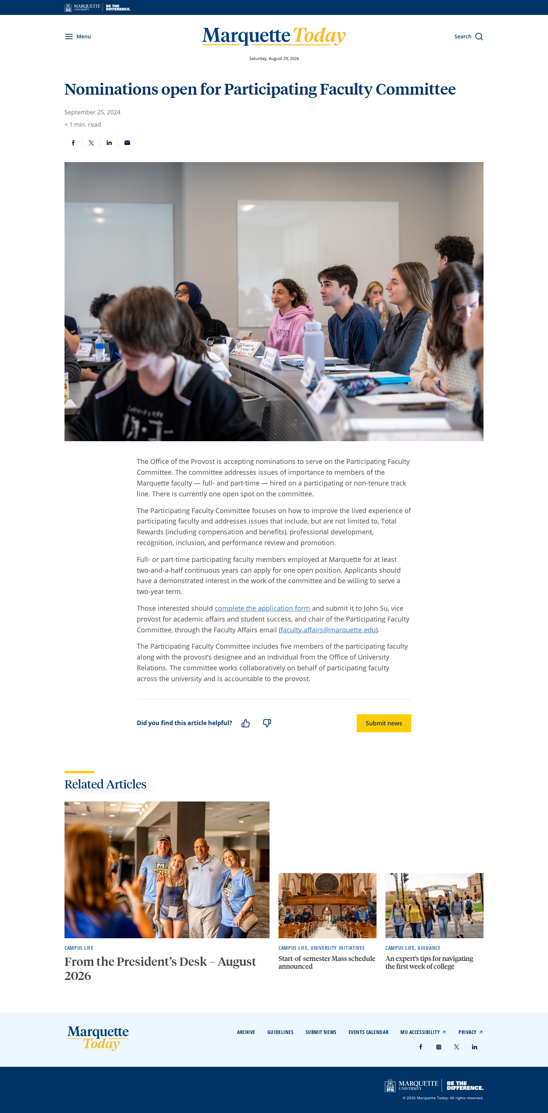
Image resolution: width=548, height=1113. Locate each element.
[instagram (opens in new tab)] (439, 1047)
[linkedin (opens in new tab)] (475, 1047)
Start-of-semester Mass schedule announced (326, 962)
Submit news (384, 723)
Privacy (468, 1031)
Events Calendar (368, 1031)
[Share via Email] (127, 142)
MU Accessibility (420, 1031)
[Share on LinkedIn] (109, 142)
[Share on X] (91, 142)
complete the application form (262, 608)
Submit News (321, 1031)
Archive (246, 1031)
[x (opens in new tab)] (457, 1047)
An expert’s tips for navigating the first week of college (429, 962)
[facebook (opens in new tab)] (421, 1047)
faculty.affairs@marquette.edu (328, 629)
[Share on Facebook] (73, 142)
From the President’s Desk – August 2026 (160, 968)
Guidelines (280, 1031)
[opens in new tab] (97, 7)
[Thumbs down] (266, 723)
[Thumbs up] (245, 723)
